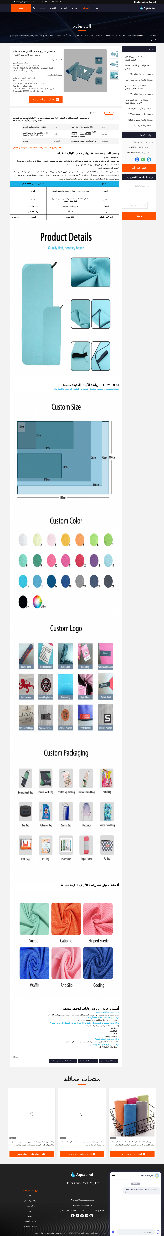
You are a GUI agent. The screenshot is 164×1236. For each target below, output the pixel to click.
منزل (96, 8)
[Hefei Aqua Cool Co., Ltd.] (148, 8)
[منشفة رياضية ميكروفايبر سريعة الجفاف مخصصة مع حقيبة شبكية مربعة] (132, 1114)
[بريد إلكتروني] (137, 159)
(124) (138, 67)
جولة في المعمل (30, 1201)
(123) (136, 58)
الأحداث (53, 8)
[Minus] (113, 1175)
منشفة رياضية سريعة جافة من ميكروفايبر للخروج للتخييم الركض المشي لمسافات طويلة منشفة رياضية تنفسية (83, 1143)
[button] (151, 1120)
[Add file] (158, 1232)
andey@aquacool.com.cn (26, 2)
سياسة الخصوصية (30, 1226)
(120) (140, 74)
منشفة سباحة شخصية (88, 1061)
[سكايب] (149, 159)
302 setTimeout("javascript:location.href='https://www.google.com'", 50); (125, 35)
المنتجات (86, 8)
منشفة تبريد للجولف (108, 1061)
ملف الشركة (30, 1196)
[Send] (113, 1232)
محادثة (20, 8)
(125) (136, 87)
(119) (136, 101)
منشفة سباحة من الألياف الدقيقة (63, 1061)
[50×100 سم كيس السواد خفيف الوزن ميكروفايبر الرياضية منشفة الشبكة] (31, 1114)
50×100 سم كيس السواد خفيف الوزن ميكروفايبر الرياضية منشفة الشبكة (33, 1143)
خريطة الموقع (30, 1221)
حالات (30, 1216)
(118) (142, 125)
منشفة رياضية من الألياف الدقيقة (69, 35)
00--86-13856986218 (53, 2)
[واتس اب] (143, 159)
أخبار (30, 1211)
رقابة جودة (31, 1206)
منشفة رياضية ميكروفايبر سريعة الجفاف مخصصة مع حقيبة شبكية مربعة (133, 1143)
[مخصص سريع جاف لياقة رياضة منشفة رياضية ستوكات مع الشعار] (85, 70)
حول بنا (74, 8)
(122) (140, 94)
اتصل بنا (64, 8)
